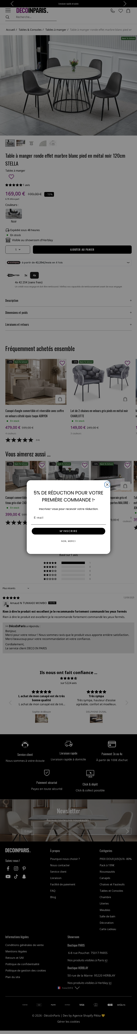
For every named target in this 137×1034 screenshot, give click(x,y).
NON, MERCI (68, 541)
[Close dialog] (107, 484)
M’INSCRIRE (69, 531)
